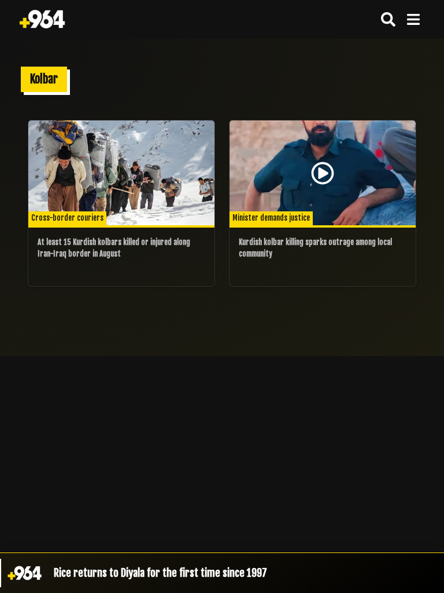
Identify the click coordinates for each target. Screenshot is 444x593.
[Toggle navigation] (413, 19)
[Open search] (388, 19)
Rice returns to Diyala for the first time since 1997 (160, 572)
